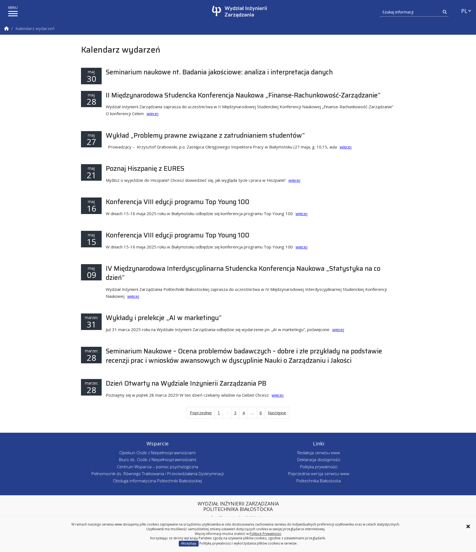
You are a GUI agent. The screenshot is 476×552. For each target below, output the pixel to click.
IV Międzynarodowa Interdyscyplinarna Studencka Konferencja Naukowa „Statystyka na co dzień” (243, 273)
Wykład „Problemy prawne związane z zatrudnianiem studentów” (205, 135)
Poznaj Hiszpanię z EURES (145, 168)
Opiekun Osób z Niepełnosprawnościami (157, 452)
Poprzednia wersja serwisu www (318, 473)
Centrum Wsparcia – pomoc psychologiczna (157, 466)
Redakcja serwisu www (318, 452)
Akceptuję (188, 543)
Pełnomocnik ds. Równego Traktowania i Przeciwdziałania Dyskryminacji (157, 473)
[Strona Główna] (6, 28)
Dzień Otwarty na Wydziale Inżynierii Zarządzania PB (186, 383)
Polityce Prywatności (265, 533)
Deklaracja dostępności (318, 459)
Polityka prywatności (318, 466)
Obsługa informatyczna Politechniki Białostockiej (157, 480)
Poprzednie (201, 412)
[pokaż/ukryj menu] (13, 14)
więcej (152, 113)
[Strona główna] (239, 11)
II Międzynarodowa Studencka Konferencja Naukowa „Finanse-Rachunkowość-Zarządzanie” (243, 95)
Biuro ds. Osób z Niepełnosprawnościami (157, 459)
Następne (277, 412)
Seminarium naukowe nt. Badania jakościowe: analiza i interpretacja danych (219, 72)
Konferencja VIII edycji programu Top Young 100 (177, 202)
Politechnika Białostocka (318, 480)
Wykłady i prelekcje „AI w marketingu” (164, 318)
